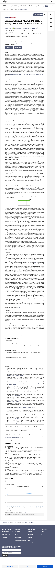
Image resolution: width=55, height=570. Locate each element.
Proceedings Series (32, 542)
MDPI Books (30, 533)
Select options (6, 550)
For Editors (17, 534)
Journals (4, 9)
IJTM (8, 9)
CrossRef (22, 371)
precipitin (38, 74)
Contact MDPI (5, 536)
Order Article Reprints (38, 14)
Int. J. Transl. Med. (6, 522)
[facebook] (13, 443)
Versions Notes (18, 47)
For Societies (17, 539)
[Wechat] (15, 443)
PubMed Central (34, 423)
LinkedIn (42, 531)
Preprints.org (30, 534)
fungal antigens (32, 74)
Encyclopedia (30, 539)
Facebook (43, 533)
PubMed (26, 371)
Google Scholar (15, 371)
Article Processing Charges (7, 531)
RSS (26, 522)
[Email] (6, 443)
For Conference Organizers (20, 540)
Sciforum (30, 531)
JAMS (29, 540)
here (25, 512)
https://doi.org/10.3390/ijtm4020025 (27, 41)
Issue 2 (16, 9)
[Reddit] (17, 443)
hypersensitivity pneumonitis (15, 74)
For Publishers (18, 537)
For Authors (17, 531)
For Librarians (18, 536)
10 (16, 288)
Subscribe (5, 555)
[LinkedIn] (10, 443)
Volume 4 (12, 9)
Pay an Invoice (5, 533)
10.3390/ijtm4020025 (23, 9)
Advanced (51, 5)
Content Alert (31, 522)
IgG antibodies (25, 74)
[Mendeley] (19, 443)
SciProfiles (30, 537)
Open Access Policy (6, 534)
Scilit (29, 536)
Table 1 (27, 188)
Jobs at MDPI (4, 537)
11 (19, 307)
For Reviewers (18, 533)
